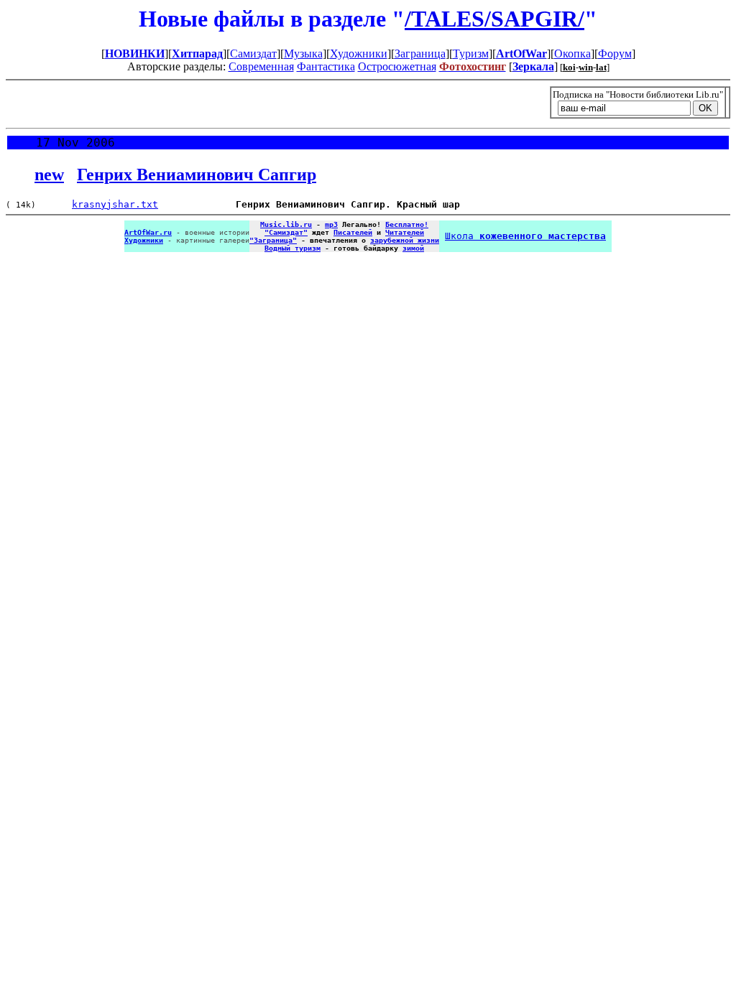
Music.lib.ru (286, 224)
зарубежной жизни (404, 240)
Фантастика (326, 66)
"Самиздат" (286, 232)
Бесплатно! (406, 224)
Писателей (353, 232)
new (49, 174)
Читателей (404, 232)
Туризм (471, 53)
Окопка (572, 53)
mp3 (331, 224)
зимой (413, 248)
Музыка (303, 53)
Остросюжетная (397, 66)
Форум (615, 53)
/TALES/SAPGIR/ (494, 19)
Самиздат (253, 53)
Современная (261, 66)
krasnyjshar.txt (115, 204)
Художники (358, 53)
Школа (525, 236)
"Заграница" (273, 240)
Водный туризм (292, 248)
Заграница (420, 53)
